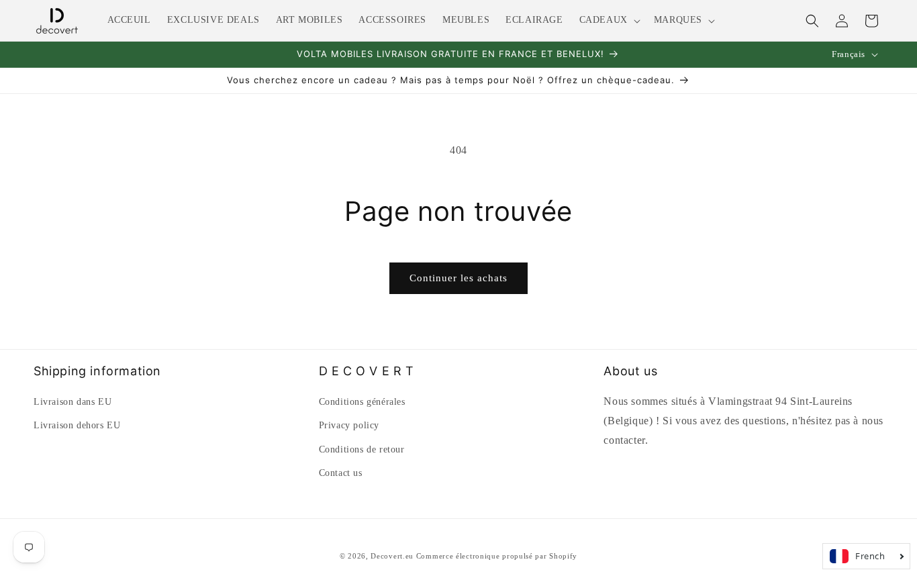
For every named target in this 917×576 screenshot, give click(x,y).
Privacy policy (349, 425)
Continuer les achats (458, 278)
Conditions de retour (362, 449)
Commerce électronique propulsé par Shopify (496, 556)
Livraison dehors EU (77, 425)
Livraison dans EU (72, 402)
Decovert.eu (392, 556)
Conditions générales (362, 402)
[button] (608, 20)
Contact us (341, 473)
